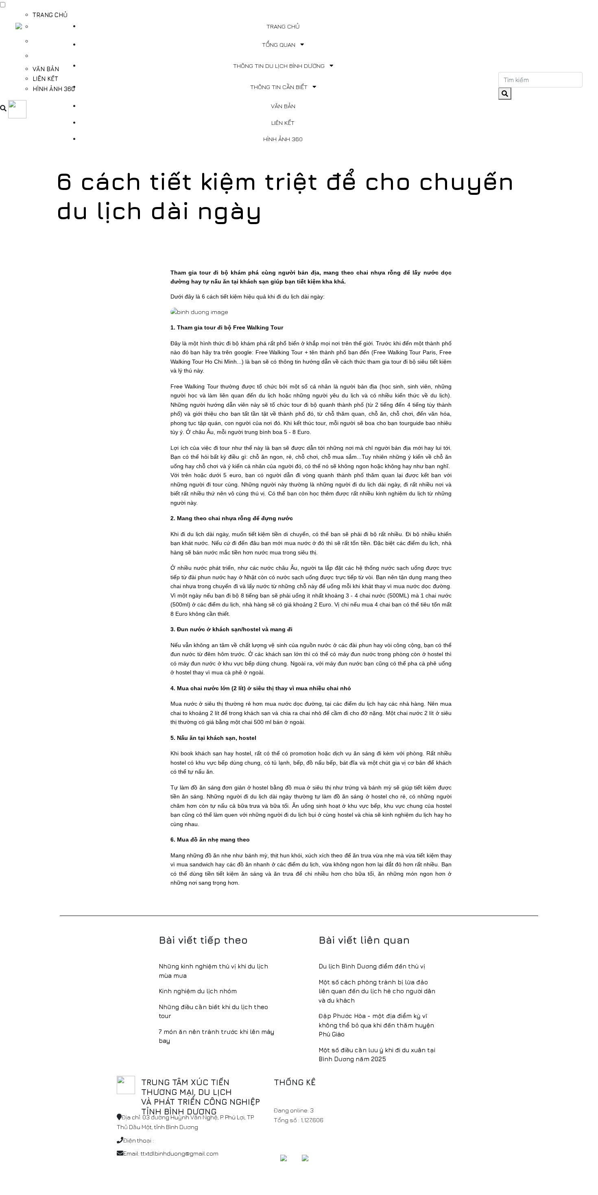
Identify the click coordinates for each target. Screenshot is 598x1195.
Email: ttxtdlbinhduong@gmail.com (170, 1153)
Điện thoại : (138, 1140)
